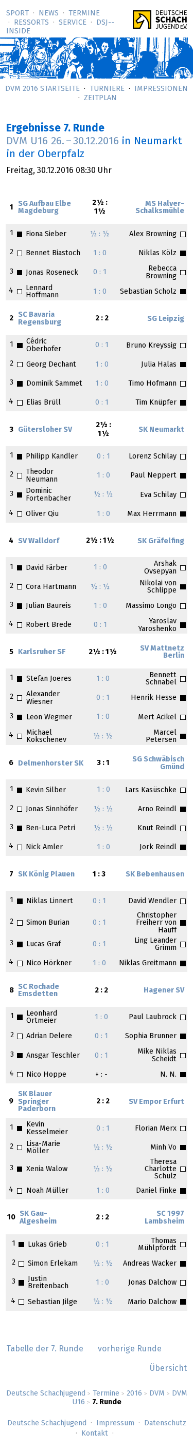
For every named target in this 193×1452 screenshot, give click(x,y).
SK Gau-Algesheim (38, 1217)
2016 (134, 1393)
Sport (17, 13)
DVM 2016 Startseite (42, 88)
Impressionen (161, 88)
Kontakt (94, 1433)
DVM (157, 1393)
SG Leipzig (165, 318)
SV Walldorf (38, 541)
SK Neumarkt (161, 429)
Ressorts (31, 22)
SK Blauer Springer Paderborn (37, 1102)
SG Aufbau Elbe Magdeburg (44, 207)
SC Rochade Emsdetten (38, 990)
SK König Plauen (46, 874)
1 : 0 (100, 253)
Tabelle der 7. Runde (44, 1349)
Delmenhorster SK (50, 763)
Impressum (115, 1423)
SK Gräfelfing (160, 541)
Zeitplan (100, 98)
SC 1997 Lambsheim (164, 1217)
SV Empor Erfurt (156, 1101)
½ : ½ (99, 234)
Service (72, 22)
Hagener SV (164, 990)
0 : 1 (100, 272)
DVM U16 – (62, 141)
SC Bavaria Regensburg (39, 318)
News (49, 13)
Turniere (107, 88)
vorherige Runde (130, 1349)
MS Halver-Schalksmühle (159, 207)
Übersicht (168, 1368)
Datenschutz (165, 1423)
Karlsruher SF (41, 652)
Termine (84, 13)
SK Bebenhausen (155, 874)
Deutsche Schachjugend (45, 1393)
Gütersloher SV (45, 429)
